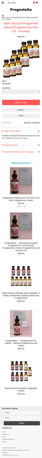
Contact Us (5, 434)
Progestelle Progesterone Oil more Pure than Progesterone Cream (21, 199)
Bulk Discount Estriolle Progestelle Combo (21, 389)
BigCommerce (14, 455)
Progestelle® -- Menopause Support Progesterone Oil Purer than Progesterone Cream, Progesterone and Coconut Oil (21, 247)
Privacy (4, 441)
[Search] (8, 2)
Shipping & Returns (8, 439)
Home (4, 432)
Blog (3, 437)
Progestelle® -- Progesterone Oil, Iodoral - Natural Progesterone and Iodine (21, 343)
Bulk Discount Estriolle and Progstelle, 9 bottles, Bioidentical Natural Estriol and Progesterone (21, 295)
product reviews (31, 123)
